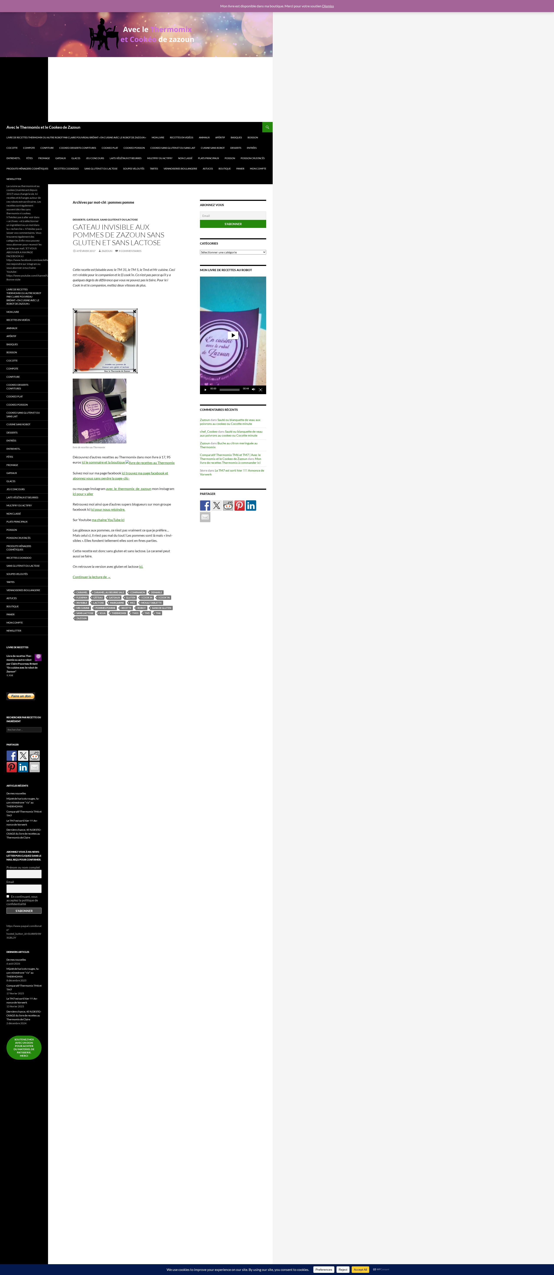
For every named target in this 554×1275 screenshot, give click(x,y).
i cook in (146, 597)
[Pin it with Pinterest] (239, 505)
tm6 (158, 613)
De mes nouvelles (16, 793)
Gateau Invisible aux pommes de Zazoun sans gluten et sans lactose (118, 234)
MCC (132, 602)
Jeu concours (95, 158)
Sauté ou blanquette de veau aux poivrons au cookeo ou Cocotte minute (230, 422)
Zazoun (106, 251)
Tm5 (147, 613)
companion (137, 592)
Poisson (230, 158)
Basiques (236, 137)
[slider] (230, 390)
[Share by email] (205, 517)
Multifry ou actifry (159, 158)
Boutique (225, 168)
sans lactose (84, 613)
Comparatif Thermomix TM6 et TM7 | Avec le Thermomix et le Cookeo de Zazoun (230, 457)
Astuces (208, 168)
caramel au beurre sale (109, 592)
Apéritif (220, 137)
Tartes (154, 168)
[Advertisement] (136, 89)
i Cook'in (164, 597)
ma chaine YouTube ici (108, 520)
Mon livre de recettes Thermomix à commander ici (230, 460)
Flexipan (81, 597)
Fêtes (29, 158)
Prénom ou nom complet (23, 867)
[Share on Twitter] (216, 505)
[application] (233, 335)
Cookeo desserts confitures (77, 147)
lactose (98, 602)
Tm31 (135, 613)
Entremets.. (13, 158)
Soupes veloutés (133, 168)
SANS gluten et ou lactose (101, 168)
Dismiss (328, 6)
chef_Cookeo (208, 431)
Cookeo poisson (134, 147)
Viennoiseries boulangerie (180, 168)
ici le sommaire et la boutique (104, 462)
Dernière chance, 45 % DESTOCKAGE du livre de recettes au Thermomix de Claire (23, 833)
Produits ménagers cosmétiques (27, 168)
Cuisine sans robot (213, 147)
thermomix (119, 613)
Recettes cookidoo (66, 168)
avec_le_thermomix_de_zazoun (128, 488)
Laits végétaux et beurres (126, 158)
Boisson (253, 137)
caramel (82, 592)
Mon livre (158, 137)
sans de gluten (161, 607)
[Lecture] (205, 390)
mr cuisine (82, 607)
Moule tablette (151, 602)
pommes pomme (105, 607)
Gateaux (60, 158)
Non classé (185, 158)
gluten (130, 597)
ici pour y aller (83, 494)
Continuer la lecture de (92, 577)
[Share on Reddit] (228, 505)
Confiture (47, 147)
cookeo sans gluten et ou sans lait (172, 147)
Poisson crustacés (253, 158)
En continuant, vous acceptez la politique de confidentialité (22, 900)
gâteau (98, 597)
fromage (44, 158)
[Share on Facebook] (205, 505)
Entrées (252, 147)
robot (141, 607)
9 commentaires (130, 251)
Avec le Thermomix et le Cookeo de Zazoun (43, 127)
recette (126, 607)
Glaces (75, 158)
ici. (141, 566)
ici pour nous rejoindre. (108, 509)
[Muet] (253, 390)
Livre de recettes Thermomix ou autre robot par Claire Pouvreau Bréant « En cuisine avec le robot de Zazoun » (76, 137)
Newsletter (13, 179)
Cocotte (12, 147)
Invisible (81, 602)
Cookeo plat (110, 147)
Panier (240, 168)
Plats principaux (208, 158)
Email (10, 882)
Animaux (204, 137)
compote (29, 147)
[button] (233, 335)
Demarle (156, 592)
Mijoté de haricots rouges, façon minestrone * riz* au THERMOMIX (22, 802)
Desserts (235, 147)
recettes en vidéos (181, 137)
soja (103, 613)
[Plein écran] (260, 390)
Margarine (117, 602)
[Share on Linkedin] (251, 505)
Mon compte (258, 168)
